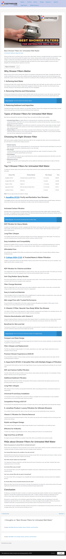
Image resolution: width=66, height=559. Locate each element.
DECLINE (53, 553)
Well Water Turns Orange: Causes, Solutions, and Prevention (22, 536)
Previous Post (5, 513)
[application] (24, 2)
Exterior (22, 2)
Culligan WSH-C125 (14, 257)
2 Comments (7, 53)
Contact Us (48, 2)
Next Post (62, 513)
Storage (42, 2)
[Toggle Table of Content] (17, 67)
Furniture (29, 2)
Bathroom (13, 53)
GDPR (30, 553)
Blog (17, 53)
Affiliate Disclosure (34, 5)
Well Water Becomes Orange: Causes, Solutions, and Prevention (23, 527)
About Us (56, 2)
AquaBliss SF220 (12, 197)
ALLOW (60, 553)
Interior (35, 2)
